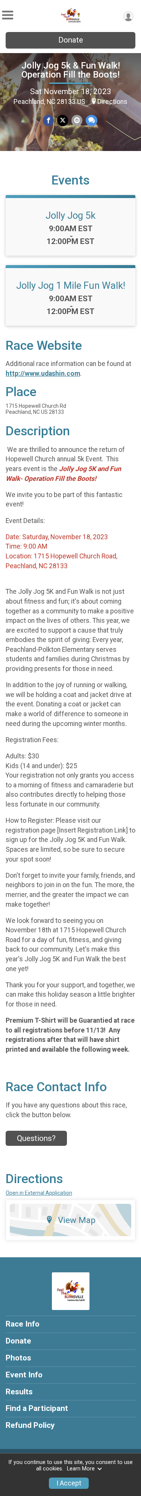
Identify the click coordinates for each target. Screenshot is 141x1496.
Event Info (24, 1374)
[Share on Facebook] (48, 120)
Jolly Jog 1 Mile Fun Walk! (70, 285)
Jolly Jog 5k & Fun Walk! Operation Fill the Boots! (70, 70)
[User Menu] (128, 16)
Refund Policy (30, 1425)
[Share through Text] (91, 120)
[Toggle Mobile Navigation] (7, 15)
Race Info (22, 1323)
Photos (18, 1357)
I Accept (68, 1483)
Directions (112, 101)
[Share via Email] (76, 120)
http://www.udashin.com (43, 373)
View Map (77, 1220)
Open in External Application (39, 1193)
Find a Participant (37, 1408)
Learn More (81, 1469)
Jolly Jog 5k (70, 215)
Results (19, 1391)
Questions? (36, 1138)
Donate (70, 39)
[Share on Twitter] (62, 120)
